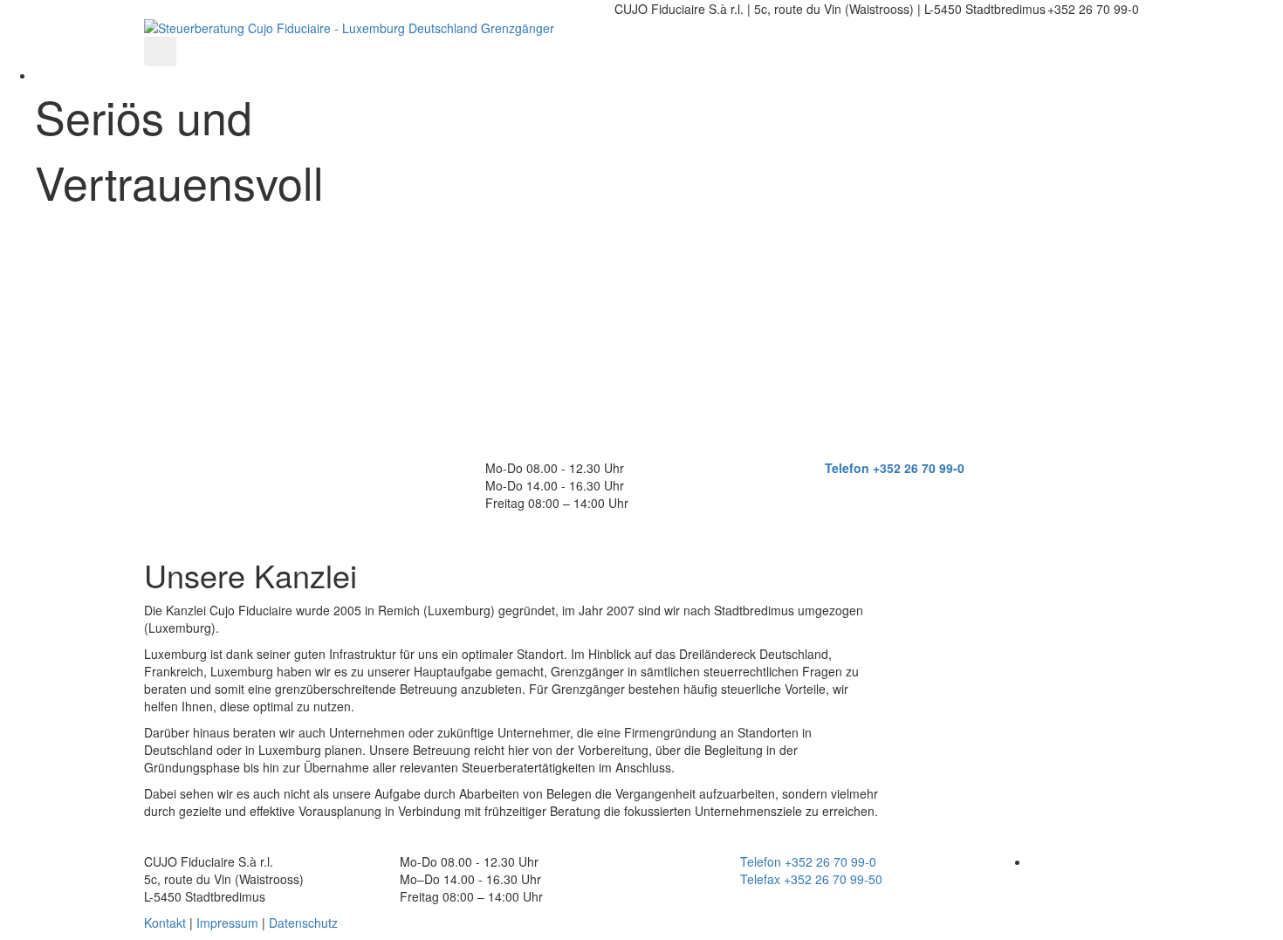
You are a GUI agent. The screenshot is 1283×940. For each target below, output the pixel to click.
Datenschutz (303, 922)
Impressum (227, 922)
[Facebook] (1034, 861)
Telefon (847, 468)
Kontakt (165, 922)
